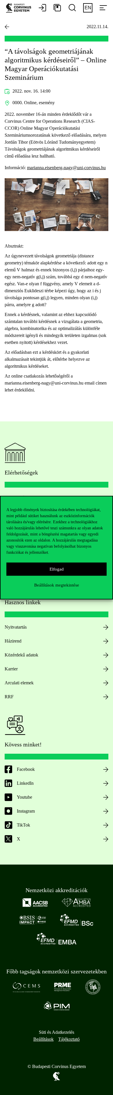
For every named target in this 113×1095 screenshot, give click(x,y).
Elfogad (57, 569)
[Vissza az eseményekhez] (7, 26)
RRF (9, 696)
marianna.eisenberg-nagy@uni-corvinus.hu (66, 167)
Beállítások (43, 1039)
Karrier (11, 668)
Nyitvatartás (16, 627)
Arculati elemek (19, 682)
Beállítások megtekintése (56, 585)
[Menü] (103, 8)
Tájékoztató (69, 1039)
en (88, 7)
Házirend (13, 640)
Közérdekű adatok (21, 654)
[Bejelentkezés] (42, 8)
